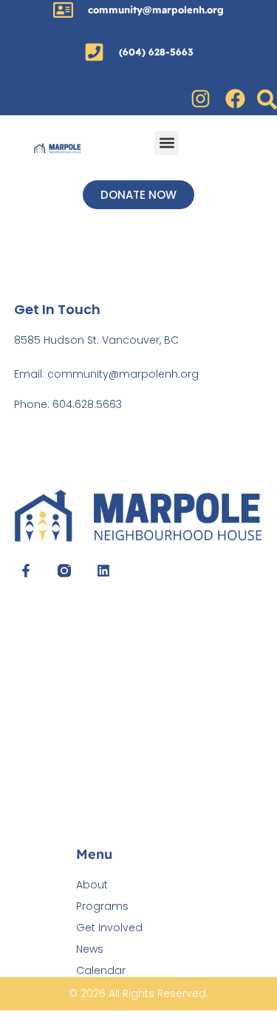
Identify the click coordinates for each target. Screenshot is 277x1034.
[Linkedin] (103, 570)
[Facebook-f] (26, 570)
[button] (166, 143)
